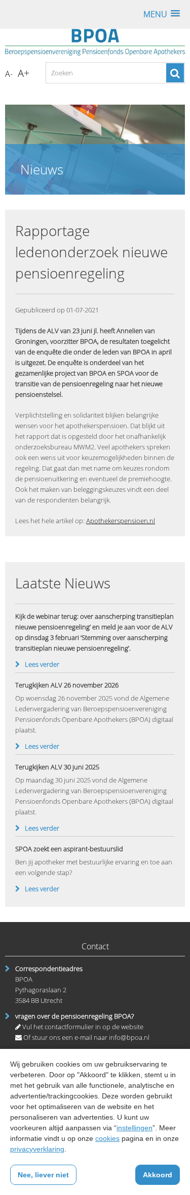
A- (9, 73)
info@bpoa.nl (129, 1037)
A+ (23, 73)
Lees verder (42, 664)
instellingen (135, 1128)
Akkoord (157, 1175)
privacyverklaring (37, 1149)
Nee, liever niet (43, 1175)
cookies (107, 1138)
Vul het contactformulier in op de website (82, 1026)
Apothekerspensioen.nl (120, 520)
